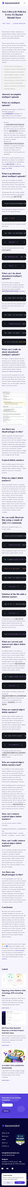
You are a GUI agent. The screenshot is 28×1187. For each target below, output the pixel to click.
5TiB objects (22, 446)
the (19, 289)
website (4, 959)
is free (9, 438)
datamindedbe (19, 950)
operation (17, 113)
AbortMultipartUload (10, 291)
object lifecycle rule (15, 371)
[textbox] (14, 203)
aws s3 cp (10, 164)
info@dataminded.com (10, 1153)
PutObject (9, 113)
